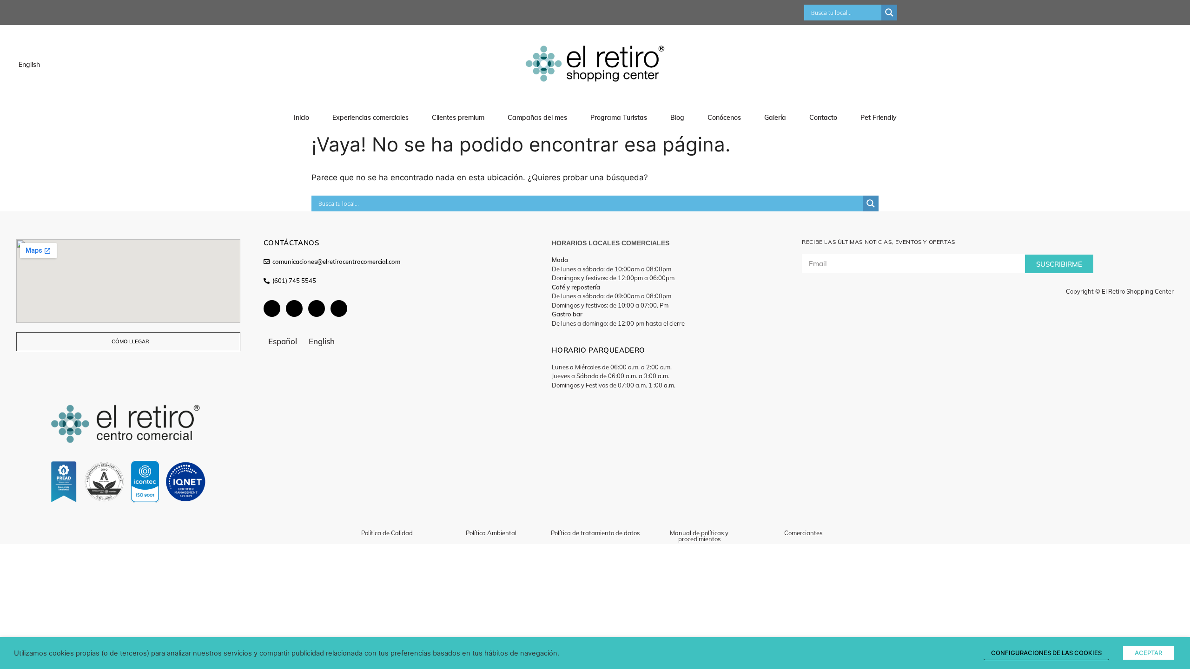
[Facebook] (272, 308)
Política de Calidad (387, 533)
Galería (775, 117)
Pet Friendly (878, 117)
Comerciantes (803, 533)
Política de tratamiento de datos (595, 533)
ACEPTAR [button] (1148, 652)
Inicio (301, 117)
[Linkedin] (339, 308)
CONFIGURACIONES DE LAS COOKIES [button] (1046, 652)
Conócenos (724, 117)
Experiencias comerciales (370, 117)
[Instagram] (316, 308)
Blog (677, 117)
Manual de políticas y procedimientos (699, 536)
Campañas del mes (537, 117)
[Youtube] (294, 308)
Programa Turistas (618, 117)
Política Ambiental (491, 533)
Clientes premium (458, 117)
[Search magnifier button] (889, 12)
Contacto (823, 117)
